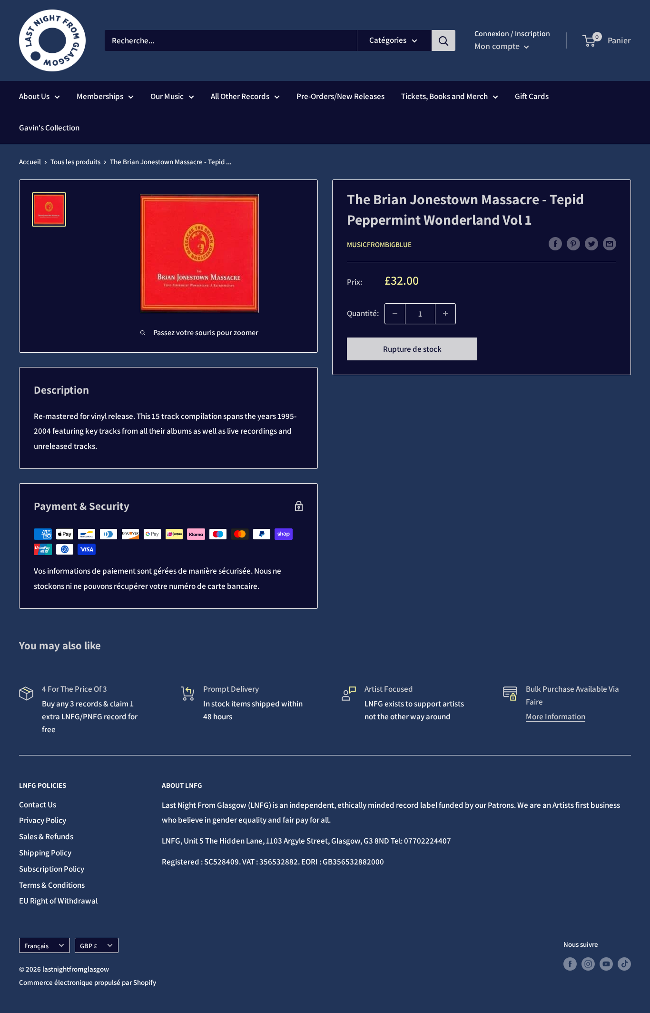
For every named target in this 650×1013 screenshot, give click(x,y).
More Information (555, 716)
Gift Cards (532, 96)
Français (36, 945)
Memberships (100, 96)
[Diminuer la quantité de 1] (395, 313)
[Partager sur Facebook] (555, 243)
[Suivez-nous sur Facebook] (570, 964)
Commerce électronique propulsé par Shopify (87, 982)
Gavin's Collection (49, 127)
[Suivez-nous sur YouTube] (606, 964)
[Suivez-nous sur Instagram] (588, 964)
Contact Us (37, 804)
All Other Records (240, 96)
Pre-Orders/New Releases (340, 96)
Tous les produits (75, 161)
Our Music (167, 96)
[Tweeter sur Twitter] (591, 243)
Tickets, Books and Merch (444, 96)
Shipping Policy (45, 852)
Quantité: (363, 313)
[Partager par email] (609, 243)
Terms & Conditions (52, 885)
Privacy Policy (42, 820)
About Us (34, 96)
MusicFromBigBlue (379, 243)
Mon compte (498, 45)
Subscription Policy (51, 869)
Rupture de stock (412, 348)
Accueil (30, 161)
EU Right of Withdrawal (58, 900)
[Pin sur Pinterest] (573, 243)
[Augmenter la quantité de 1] (445, 313)
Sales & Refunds (46, 836)
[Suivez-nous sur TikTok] (624, 964)
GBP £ (88, 945)
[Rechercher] (443, 40)
